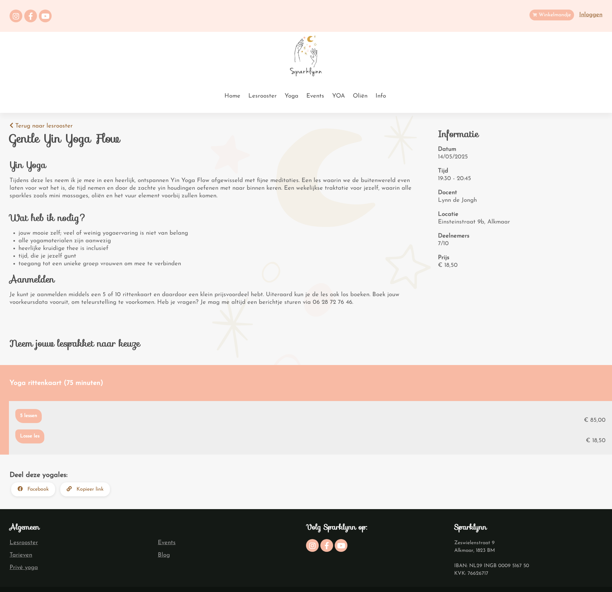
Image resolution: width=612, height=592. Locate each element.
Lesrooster (262, 96)
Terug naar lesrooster (43, 126)
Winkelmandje (554, 15)
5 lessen (28, 415)
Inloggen (590, 15)
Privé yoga (24, 568)
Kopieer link (89, 489)
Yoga (291, 96)
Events (315, 96)
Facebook (37, 489)
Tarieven (21, 555)
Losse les (30, 436)
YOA (338, 96)
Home (232, 96)
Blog (164, 555)
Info (380, 96)
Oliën (360, 96)
